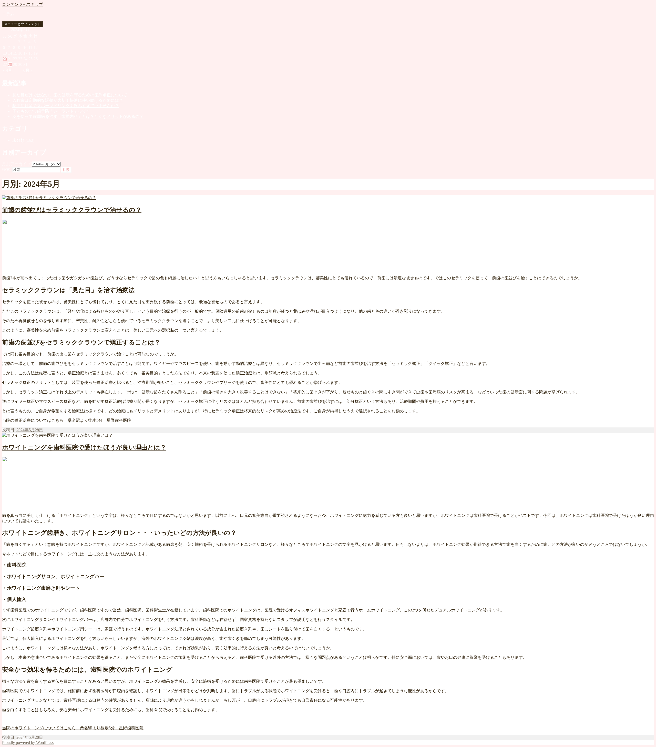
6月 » (28, 70)
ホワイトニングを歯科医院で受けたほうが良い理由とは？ (84, 447)
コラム (8, 14)
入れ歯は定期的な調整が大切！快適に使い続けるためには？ (67, 100)
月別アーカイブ (16, 164)
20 (5, 59)
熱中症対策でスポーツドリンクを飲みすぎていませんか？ (65, 106)
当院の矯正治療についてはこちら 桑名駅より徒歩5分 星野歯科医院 (66, 420)
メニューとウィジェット (22, 24)
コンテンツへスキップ (22, 4)
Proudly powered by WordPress (28, 742)
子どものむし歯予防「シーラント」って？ (51, 111)
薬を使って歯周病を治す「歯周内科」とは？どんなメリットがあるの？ (78, 116)
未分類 (18, 140)
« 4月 (7, 70)
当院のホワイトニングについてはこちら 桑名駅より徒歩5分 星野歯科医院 (73, 728)
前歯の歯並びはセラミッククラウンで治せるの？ (71, 210)
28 (10, 64)
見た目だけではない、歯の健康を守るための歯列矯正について (69, 95)
